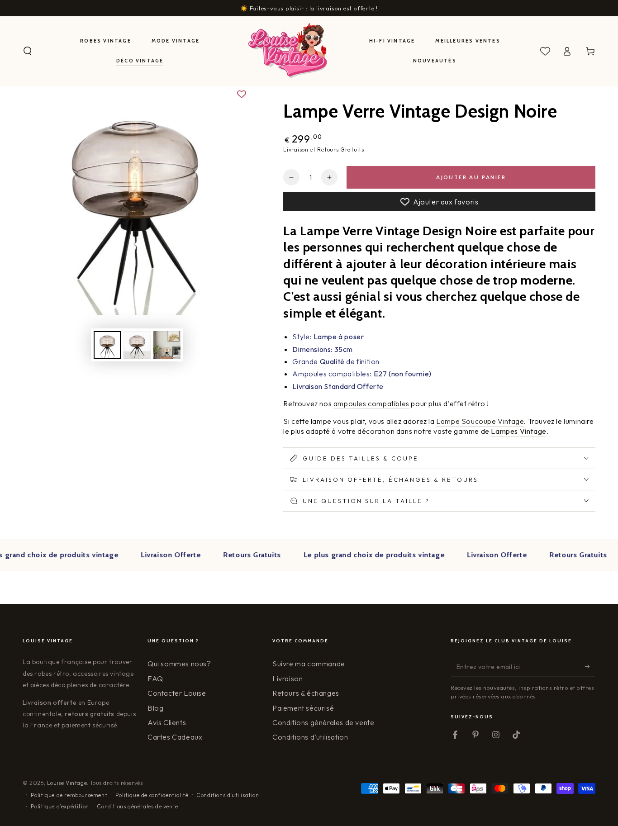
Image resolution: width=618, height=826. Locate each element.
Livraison (287, 678)
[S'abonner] (590, 666)
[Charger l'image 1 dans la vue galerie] (107, 345)
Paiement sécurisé (303, 707)
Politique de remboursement (69, 795)
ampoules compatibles (371, 403)
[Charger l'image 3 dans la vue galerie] (167, 345)
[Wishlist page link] (545, 51)
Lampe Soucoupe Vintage (480, 421)
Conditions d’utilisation (310, 736)
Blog (155, 707)
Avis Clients (166, 722)
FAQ (155, 678)
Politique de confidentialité (152, 795)
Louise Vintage (67, 782)
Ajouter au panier (471, 177)
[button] (27, 51)
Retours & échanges (305, 693)
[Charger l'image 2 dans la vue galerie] (137, 345)
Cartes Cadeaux (174, 736)
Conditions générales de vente (323, 722)
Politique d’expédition (60, 806)
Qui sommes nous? (179, 663)
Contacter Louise (176, 693)
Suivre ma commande (308, 663)
